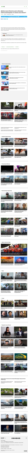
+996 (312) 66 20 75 (11, 441)
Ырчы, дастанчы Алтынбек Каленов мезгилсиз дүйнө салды (6, 347)
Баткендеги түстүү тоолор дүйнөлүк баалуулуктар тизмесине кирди (6, 361)
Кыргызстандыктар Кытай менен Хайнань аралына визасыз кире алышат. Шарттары (7, 130)
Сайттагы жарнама (3, 440)
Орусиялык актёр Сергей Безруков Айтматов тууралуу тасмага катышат (19, 347)
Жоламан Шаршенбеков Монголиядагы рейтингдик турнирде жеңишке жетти (20, 308)
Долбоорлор (5, 448)
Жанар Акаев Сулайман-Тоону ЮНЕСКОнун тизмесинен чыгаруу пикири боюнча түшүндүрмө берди (20, 121)
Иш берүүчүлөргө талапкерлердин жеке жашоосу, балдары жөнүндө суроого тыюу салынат (20, 422)
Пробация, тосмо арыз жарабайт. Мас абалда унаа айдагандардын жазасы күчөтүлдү (19, 372)
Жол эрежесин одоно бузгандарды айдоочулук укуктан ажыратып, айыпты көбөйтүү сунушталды (20, 397)
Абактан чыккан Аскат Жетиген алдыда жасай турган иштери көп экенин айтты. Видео (7, 146)
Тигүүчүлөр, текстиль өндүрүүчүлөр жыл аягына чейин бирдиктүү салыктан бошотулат (7, 157)
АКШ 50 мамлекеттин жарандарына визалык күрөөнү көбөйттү (19, 264)
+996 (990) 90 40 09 (8, 442)
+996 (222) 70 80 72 (16, 442)
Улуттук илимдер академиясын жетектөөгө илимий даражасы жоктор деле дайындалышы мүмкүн (20, 408)
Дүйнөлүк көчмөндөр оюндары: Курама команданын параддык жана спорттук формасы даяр (7, 308)
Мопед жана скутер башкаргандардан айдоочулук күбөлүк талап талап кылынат (7, 371)
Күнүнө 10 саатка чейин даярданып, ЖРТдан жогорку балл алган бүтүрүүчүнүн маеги (19, 292)
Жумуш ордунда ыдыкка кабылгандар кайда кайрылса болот (20, 157)
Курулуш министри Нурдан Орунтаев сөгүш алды (20, 110)
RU (26, 438)
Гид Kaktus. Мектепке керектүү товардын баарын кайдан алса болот (7, 128)
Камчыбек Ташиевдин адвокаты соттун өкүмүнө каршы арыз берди (7, 433)
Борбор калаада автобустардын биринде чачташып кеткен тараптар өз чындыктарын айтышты (20, 211)
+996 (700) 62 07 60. (17, 48)
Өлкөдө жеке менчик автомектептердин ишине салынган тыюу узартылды (20, 146)
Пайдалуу (10, 448)
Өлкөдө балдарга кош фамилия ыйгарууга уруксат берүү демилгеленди (20, 173)
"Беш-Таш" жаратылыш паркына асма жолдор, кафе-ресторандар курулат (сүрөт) (7, 396)
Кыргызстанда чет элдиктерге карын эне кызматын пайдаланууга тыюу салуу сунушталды (7, 382)
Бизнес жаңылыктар (6, 63)
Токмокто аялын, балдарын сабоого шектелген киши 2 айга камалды (6, 236)
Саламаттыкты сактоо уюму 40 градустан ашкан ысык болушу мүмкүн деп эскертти (7, 264)
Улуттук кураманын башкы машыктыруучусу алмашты (5, 318)
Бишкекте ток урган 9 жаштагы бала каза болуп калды (7, 226)
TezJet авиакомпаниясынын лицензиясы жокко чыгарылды (20, 183)
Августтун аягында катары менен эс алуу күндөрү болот (20, 128)
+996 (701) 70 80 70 (21, 442)
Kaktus (13, 14)
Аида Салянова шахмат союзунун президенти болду (19, 318)
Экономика (2, 14)
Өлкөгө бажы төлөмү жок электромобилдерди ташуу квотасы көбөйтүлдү (13, 379)
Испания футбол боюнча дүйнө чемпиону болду (10, 253)
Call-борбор (8, 448)
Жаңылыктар (2, 448)
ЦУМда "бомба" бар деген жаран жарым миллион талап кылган (20, 200)
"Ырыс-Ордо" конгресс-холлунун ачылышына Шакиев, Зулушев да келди (7, 120)
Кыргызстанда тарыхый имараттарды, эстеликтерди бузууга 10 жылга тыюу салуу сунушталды (6, 184)
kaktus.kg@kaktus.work (6, 441)
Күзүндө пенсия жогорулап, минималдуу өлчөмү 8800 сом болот (20, 130)
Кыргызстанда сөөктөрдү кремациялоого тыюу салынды (7, 173)
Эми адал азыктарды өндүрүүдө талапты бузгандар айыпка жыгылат (20, 361)
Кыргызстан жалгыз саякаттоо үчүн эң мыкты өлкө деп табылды (20, 382)
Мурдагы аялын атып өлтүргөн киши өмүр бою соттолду (20, 236)
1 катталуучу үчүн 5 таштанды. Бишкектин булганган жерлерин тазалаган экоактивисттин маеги (6, 292)
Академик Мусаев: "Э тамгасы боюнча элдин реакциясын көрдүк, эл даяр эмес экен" (7, 281)
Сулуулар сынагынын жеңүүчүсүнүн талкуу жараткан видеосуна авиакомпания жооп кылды (12, 336)
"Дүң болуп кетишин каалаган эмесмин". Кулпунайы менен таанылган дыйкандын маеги (20, 281)
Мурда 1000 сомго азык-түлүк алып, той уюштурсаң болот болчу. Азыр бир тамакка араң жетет (14, 35)
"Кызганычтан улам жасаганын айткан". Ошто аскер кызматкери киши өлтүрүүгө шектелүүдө (7, 201)
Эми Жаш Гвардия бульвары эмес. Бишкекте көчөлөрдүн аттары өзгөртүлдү (7, 110)
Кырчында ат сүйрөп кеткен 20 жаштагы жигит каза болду (20, 226)
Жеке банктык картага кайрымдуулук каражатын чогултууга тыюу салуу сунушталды (6, 408)
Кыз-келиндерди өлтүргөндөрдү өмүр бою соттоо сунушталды (20, 433)
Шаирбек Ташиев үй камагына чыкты (6, 421)
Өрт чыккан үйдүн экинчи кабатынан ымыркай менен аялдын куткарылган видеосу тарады (6, 211)
